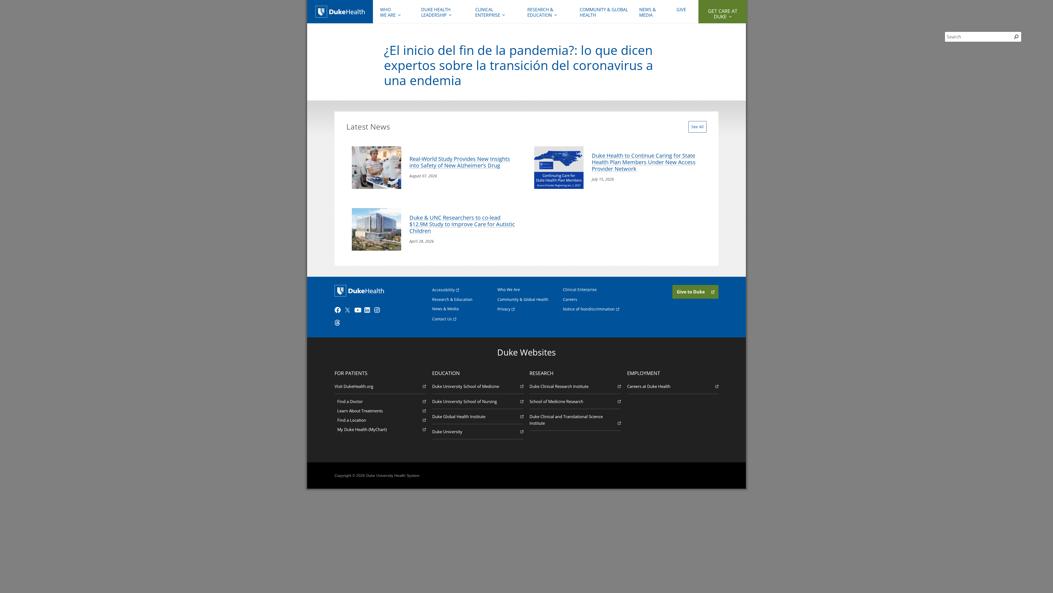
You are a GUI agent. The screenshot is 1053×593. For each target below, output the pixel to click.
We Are (388, 12)
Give (681, 10)
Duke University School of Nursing (464, 401)
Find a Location (351, 420)
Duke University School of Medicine (465, 386)
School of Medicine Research (556, 401)
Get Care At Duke (722, 14)
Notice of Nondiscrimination (589, 309)
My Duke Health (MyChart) (362, 429)
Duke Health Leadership (436, 12)
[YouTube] (358, 310)
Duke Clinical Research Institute (559, 386)
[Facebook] (339, 310)
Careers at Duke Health (648, 386)
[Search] (1016, 37)
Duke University (447, 431)
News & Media (647, 12)
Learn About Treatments (360, 410)
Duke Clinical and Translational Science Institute (566, 420)
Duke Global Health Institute (458, 416)
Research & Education (540, 12)
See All (697, 126)
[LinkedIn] (368, 310)
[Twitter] (348, 310)
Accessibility (443, 289)
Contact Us (442, 318)
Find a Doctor (350, 401)
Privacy (503, 309)
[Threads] (339, 323)
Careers (570, 299)
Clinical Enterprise (487, 12)
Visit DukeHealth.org (354, 386)
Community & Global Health (604, 12)
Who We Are (508, 289)
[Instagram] (378, 310)
